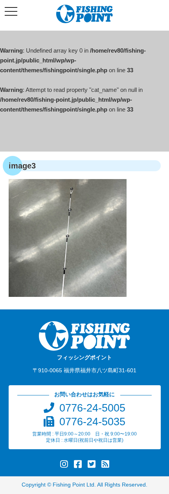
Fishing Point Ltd (73, 485)
